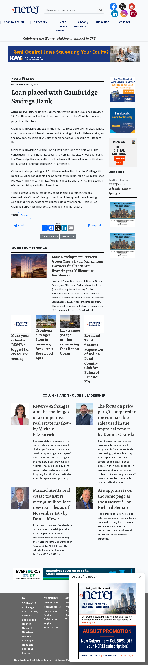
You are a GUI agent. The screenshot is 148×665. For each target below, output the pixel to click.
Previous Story (50, 236)
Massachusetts (52, 607)
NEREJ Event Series (61, 26)
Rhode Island (51, 627)
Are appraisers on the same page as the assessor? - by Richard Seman (115, 499)
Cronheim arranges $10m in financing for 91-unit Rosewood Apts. (44, 344)
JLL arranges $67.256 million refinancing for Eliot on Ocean (70, 342)
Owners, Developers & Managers (29, 641)
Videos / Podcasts (80, 24)
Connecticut (51, 603)
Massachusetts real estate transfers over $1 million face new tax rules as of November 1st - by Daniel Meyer (52, 504)
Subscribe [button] (102, 22)
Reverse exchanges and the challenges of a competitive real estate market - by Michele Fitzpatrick (52, 420)
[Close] (140, 577)
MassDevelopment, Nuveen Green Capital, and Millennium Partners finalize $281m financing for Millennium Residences (77, 266)
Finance (25, 215)
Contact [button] (124, 22)
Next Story (67, 236)
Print (20, 225)
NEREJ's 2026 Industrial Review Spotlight (120, 188)
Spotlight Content (119, 180)
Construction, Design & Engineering (30, 616)
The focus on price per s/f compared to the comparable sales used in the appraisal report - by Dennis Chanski (117, 420)
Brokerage (28, 607)
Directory (40, 22)
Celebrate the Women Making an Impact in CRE (50, 38)
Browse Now (120, 161)
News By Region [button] (14, 22)
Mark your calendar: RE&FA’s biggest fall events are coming (20, 347)
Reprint (96, 225)
